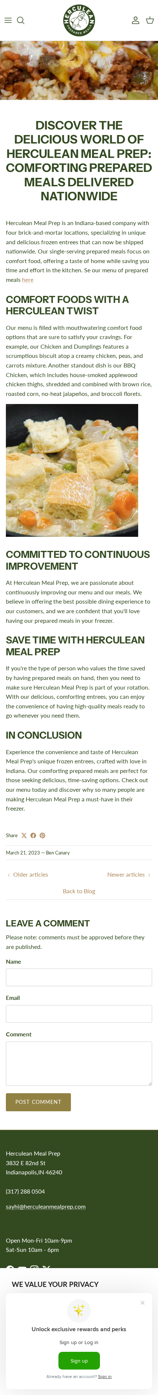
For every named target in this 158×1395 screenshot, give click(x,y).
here (27, 279)
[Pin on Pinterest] (42, 835)
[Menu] (8, 20)
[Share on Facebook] (33, 835)
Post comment (38, 1102)
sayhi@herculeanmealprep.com (46, 1206)
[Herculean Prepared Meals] (79, 20)
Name (13, 961)
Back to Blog (79, 890)
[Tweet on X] (24, 835)
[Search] (24, 20)
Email (13, 997)
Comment (19, 1033)
